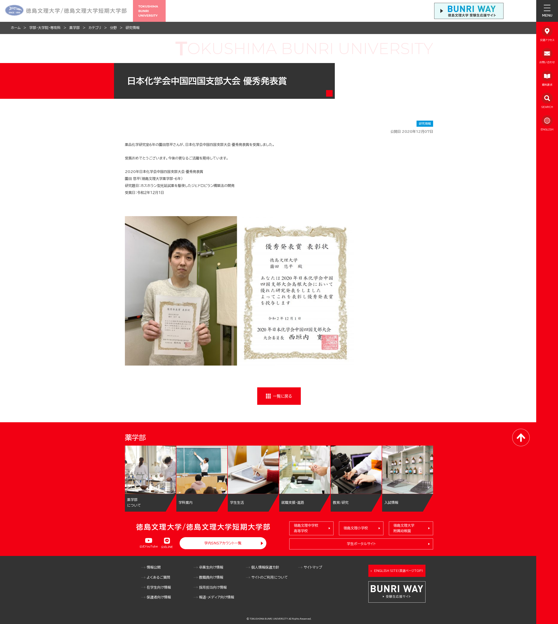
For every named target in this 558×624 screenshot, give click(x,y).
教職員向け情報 (211, 577)
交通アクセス (547, 40)
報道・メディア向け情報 (216, 597)
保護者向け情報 (159, 597)
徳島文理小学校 (356, 528)
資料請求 (547, 84)
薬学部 (74, 27)
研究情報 (133, 27)
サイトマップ (313, 567)
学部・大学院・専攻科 (45, 27)
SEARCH (547, 107)
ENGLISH (547, 129)
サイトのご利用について (269, 577)
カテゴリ (94, 27)
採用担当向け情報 (213, 587)
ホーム (15, 27)
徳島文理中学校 (306, 528)
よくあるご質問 (158, 577)
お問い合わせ (547, 62)
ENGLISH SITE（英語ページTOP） (398, 570)
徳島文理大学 (403, 528)
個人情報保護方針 (265, 567)
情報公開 (154, 567)
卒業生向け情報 (211, 567)
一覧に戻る (282, 396)
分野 (113, 27)
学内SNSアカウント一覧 (223, 543)
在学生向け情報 (159, 587)
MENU (547, 15)
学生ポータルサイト (361, 543)
